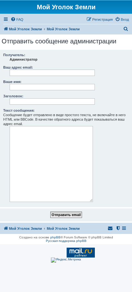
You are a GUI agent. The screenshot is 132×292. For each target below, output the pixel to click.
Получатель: (14, 55)
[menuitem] (17, 19)
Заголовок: (13, 96)
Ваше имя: (12, 82)
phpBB (55, 237)
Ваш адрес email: (18, 67)
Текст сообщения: (19, 110)
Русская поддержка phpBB (66, 241)
